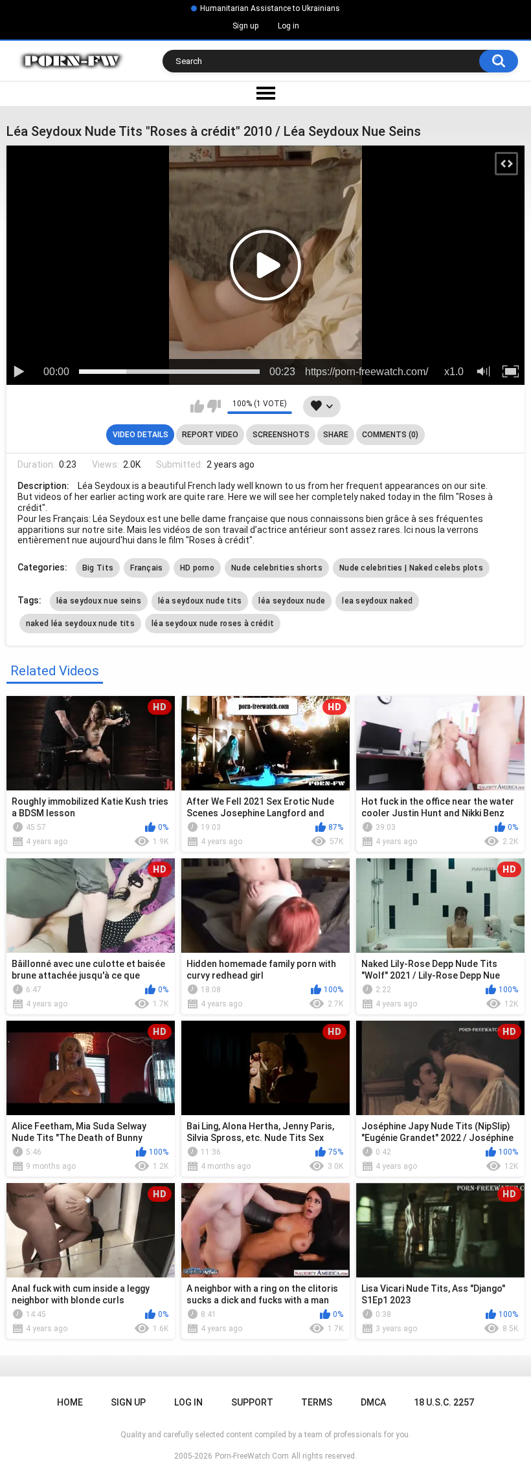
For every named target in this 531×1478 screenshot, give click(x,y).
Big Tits (97, 567)
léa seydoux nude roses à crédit (213, 623)
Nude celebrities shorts (276, 567)
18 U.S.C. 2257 (444, 1402)
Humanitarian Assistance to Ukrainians (270, 8)
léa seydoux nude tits (200, 600)
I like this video (197, 406)
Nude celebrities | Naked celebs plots (411, 567)
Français (146, 567)
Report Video (210, 434)
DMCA (373, 1402)
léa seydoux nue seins (98, 600)
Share (335, 434)
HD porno (197, 567)
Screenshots (281, 434)
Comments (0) (390, 434)
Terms (316, 1402)
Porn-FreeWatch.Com (252, 1456)
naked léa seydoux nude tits (80, 623)
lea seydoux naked (377, 600)
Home (70, 1402)
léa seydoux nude (291, 600)
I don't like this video (214, 406)
